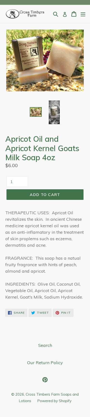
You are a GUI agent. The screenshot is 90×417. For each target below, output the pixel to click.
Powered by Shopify (54, 401)
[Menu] (83, 14)
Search (45, 345)
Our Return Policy (45, 362)
